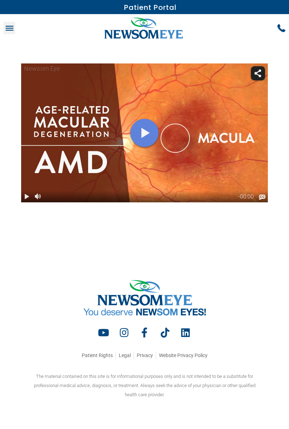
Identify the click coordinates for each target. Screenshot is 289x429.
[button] (9, 28)
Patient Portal (150, 7)
